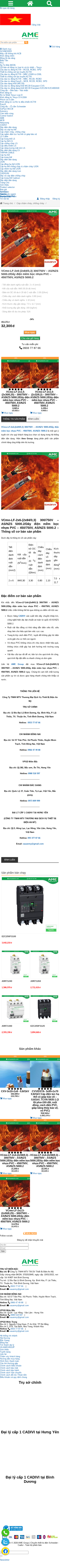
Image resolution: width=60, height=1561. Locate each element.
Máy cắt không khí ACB (10, 53)
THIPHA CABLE (7, 152)
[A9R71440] (16, 1009)
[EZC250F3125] (44, 1009)
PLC (2, 63)
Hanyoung (4, 123)
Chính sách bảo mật (9, 1368)
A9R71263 (35, 981)
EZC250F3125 (37, 1026)
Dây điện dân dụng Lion (10, 171)
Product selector (7, 187)
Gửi (3, 1251)
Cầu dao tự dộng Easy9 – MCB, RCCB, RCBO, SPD (23, 81)
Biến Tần (4, 60)
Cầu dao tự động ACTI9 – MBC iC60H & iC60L (21, 74)
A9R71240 (7, 981)
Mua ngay (30, 332)
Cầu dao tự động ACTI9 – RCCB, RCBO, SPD (20, 70)
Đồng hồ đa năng (7, 58)
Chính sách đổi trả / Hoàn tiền (13, 1375)
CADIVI (3, 125)
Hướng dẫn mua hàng (10, 1359)
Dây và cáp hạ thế (8, 129)
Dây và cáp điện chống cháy (12, 176)
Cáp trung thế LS (7, 139)
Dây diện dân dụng (8, 159)
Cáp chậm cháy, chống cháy (12, 132)
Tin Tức (3, 192)
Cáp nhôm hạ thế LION (10, 169)
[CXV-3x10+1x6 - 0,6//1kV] (15, 1076)
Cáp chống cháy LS (9, 143)
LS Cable (4, 136)
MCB (2, 120)
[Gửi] (1, 1555)
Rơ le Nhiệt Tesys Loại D (11, 95)
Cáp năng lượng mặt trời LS (12, 148)
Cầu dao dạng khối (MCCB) (12, 83)
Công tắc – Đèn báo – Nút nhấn (14, 90)
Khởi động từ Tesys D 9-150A (13, 97)
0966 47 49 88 (17, 1302)
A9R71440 (7, 1026)
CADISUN (4, 173)
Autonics (4, 111)
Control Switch (6, 116)
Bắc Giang (4, 1340)
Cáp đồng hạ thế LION (10, 164)
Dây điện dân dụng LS (10, 150)
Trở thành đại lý (7, 1345)
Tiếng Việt (35, 25)
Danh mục (7, 49)
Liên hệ (3, 194)
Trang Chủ (4, 182)
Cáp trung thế (6, 157)
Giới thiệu (4, 185)
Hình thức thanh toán (9, 1361)
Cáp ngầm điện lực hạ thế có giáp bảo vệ (18, 134)
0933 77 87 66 (32, 348)
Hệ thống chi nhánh (8, 1336)
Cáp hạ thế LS (6, 141)
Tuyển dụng (5, 196)
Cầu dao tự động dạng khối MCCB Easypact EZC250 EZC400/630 (29, 88)
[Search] (26, 42)
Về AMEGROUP (7, 1347)
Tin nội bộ (4, 199)
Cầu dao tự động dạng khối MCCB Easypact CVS (22, 86)
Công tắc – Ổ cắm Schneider (13, 106)
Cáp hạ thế (5, 155)
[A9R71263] (44, 964)
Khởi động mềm (7, 56)
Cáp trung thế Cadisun (10, 178)
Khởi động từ (6, 93)
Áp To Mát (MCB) (8, 65)
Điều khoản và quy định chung (13, 1377)
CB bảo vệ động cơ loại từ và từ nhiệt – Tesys (21, 67)
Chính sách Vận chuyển (10, 1372)
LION (2, 162)
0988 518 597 (17, 1315)
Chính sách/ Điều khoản (10, 1366)
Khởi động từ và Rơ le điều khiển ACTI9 (18, 102)
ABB (2, 118)
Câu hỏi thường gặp (9, 1363)
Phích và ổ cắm (7, 99)
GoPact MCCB (6, 109)
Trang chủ (7, 203)
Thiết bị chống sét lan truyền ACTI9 (16, 72)
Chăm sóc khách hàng (10, 1356)
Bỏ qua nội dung (7, 8)
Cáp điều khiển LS (8, 146)
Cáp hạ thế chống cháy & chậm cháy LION (19, 166)
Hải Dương (5, 1338)
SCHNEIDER (6, 51)
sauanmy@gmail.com (19, 1289)
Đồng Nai (4, 1342)
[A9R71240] (16, 964)
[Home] (30, 36)
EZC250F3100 (9, 936)
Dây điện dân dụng (8, 127)
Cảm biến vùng (6, 113)
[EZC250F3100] (30, 905)
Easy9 (3, 104)
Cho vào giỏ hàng (30, 338)
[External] (12, 1531)
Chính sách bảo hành (9, 1370)
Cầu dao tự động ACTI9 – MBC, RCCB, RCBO (21, 79)
